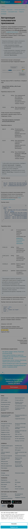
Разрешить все (14, 527)
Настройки (14, 523)
